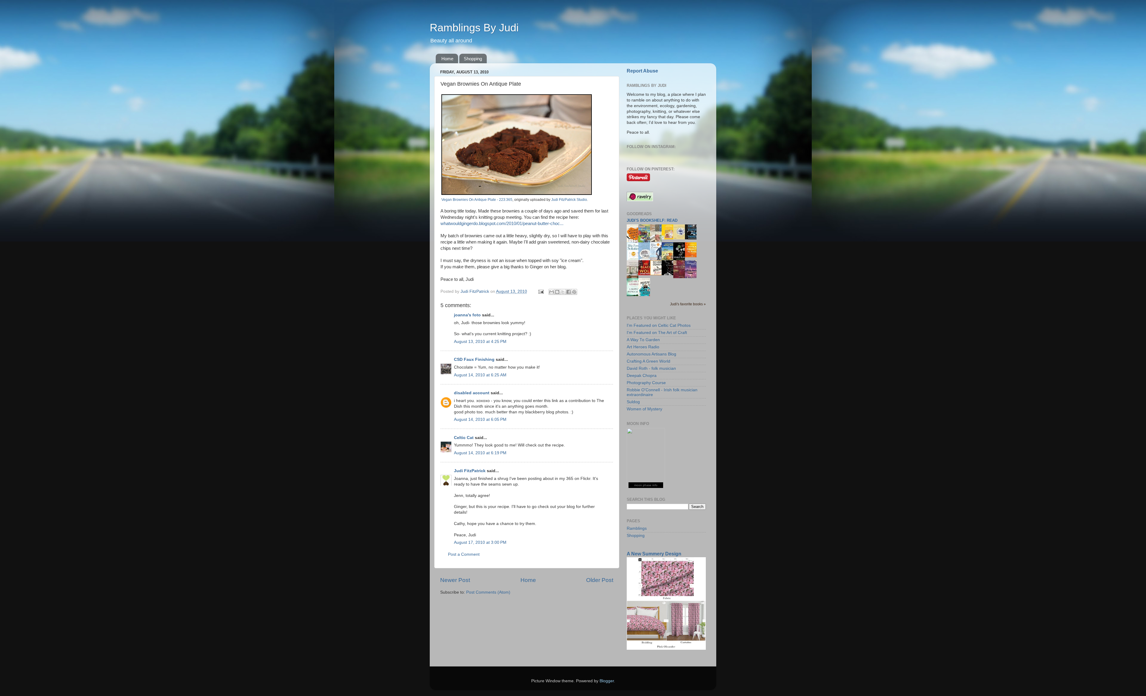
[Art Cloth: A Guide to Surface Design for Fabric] (680, 277)
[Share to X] (563, 292)
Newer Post (455, 580)
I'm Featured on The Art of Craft (657, 332)
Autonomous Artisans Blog (651, 354)
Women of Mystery (644, 409)
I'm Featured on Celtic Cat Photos (659, 325)
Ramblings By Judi (474, 27)
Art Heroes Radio (643, 347)
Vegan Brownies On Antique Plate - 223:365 (476, 200)
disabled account (471, 393)
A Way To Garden (643, 340)
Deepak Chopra (642, 375)
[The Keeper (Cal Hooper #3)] (692, 238)
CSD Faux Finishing (474, 359)
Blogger (607, 681)
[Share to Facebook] (569, 292)
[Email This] (551, 292)
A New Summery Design (654, 553)
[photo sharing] (516, 193)
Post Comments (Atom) (488, 592)
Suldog (633, 402)
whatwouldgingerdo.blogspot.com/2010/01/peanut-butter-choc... (501, 223)
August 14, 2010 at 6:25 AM (480, 375)
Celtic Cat (464, 437)
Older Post (599, 580)
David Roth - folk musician (651, 368)
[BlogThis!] (557, 292)
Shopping (473, 58)
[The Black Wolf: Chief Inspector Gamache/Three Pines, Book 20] (645, 274)
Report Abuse (642, 70)
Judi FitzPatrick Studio (569, 200)
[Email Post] (540, 291)
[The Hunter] (692, 256)
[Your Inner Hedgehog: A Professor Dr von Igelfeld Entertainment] (680, 238)
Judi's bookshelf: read (652, 220)
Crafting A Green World (648, 361)
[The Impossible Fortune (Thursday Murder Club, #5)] (657, 274)
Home (447, 58)
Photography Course (646, 383)
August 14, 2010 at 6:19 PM (480, 453)
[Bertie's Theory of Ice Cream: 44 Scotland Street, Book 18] (669, 238)
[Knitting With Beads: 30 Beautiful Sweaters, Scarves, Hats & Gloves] (657, 240)
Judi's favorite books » (688, 304)
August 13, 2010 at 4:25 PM (480, 341)
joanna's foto (467, 315)
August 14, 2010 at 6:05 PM (480, 419)
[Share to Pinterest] (574, 292)
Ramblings (637, 528)
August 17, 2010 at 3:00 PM (480, 542)
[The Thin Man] (669, 274)
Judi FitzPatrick (470, 471)
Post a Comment (464, 554)
